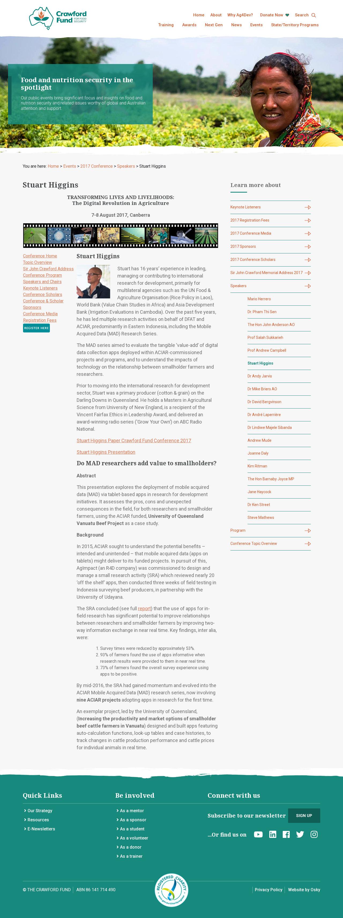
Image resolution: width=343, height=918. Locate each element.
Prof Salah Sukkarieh (265, 337)
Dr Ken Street (259, 505)
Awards (189, 25)
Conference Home (40, 255)
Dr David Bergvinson (264, 402)
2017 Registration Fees (249, 220)
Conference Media (40, 313)
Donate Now (272, 15)
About (216, 15)
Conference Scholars (42, 294)
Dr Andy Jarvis (260, 376)
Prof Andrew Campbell (267, 350)
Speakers (238, 286)
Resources (38, 819)
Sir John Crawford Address (48, 268)
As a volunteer (134, 838)
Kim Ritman (257, 466)
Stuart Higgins (260, 363)
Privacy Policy (268, 889)
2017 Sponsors (243, 246)
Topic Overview (37, 262)
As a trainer (131, 856)
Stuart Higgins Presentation (106, 452)
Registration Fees (40, 320)
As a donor (130, 847)
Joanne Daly (258, 453)
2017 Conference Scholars (252, 259)
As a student (132, 828)
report (144, 608)
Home (198, 15)
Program (237, 530)
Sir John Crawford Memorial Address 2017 (266, 273)
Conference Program (42, 275)
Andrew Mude (259, 440)
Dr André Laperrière (264, 415)
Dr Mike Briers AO (262, 389)
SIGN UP (304, 815)
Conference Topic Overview (253, 543)
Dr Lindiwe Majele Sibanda (270, 427)
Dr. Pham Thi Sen (262, 312)
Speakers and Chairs (42, 281)
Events (256, 25)
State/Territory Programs (295, 25)
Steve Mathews (261, 517)
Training (166, 25)
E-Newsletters (41, 828)
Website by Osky (304, 889)
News (236, 25)
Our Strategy (40, 810)
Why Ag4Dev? (240, 15)
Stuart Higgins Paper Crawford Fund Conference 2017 (134, 440)
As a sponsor (133, 819)
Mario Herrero (259, 299)
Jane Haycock (259, 492)
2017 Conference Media (250, 233)
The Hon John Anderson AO (271, 325)
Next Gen (214, 25)
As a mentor (132, 810)
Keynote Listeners (40, 288)
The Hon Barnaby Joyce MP (271, 479)
